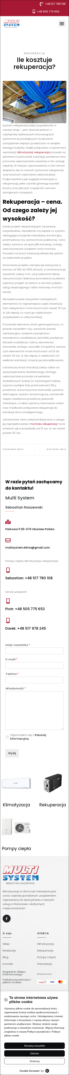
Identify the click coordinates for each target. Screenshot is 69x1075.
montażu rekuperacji (43, 424)
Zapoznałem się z (28, 737)
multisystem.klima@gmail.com (27, 548)
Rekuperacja (34, 53)
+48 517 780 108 (55, 4)
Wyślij (12, 753)
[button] (62, 23)
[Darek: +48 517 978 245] (8, 620)
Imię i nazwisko (17, 645)
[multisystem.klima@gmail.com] (8, 540)
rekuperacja (42, 152)
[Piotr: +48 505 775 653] (8, 601)
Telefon (12, 674)
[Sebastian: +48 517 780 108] (8, 570)
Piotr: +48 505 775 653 (25, 608)
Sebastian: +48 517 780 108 (29, 578)
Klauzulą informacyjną (28, 737)
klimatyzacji (25, 152)
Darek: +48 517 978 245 (25, 628)
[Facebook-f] (7, 919)
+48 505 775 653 (48, 11)
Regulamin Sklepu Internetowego (14, 973)
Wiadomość (15, 689)
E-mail (11, 659)
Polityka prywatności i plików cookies (17, 981)
